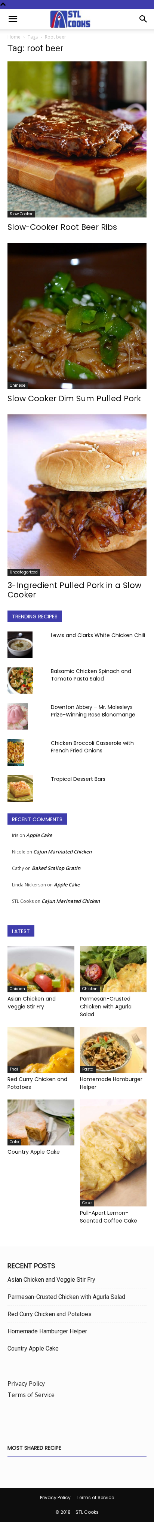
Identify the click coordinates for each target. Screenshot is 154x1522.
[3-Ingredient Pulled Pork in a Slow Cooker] (77, 495)
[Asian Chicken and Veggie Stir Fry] (40, 969)
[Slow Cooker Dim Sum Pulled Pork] (77, 316)
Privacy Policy (26, 1383)
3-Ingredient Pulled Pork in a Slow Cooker (74, 590)
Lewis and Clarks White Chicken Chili (98, 635)
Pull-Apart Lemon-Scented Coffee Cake (108, 1216)
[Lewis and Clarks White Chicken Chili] (20, 644)
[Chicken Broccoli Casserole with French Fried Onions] (15, 752)
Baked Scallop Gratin (56, 868)
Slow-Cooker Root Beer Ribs (62, 227)
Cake (14, 1142)
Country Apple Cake (33, 1152)
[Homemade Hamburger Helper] (113, 1050)
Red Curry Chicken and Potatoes (49, 1314)
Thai (14, 1069)
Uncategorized (24, 572)
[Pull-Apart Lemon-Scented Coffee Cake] (113, 1152)
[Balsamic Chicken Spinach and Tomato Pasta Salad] (20, 680)
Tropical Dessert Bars (78, 779)
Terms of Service (31, 1395)
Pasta (87, 1069)
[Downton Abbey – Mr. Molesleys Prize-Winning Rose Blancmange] (17, 716)
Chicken (17, 989)
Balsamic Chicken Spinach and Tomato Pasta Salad (91, 674)
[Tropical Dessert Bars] (20, 788)
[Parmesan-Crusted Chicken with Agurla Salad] (113, 969)
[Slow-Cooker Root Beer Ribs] (77, 139)
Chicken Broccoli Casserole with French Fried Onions (92, 746)
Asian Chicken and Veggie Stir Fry (31, 1002)
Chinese (17, 385)
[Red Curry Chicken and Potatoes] (40, 1050)
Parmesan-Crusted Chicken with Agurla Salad (106, 1006)
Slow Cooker (21, 214)
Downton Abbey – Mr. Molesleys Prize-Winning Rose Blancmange (93, 710)
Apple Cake (39, 835)
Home (14, 37)
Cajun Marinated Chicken (62, 851)
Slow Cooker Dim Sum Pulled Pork (74, 398)
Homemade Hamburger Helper (47, 1331)
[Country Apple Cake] (40, 1122)
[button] (13, 19)
